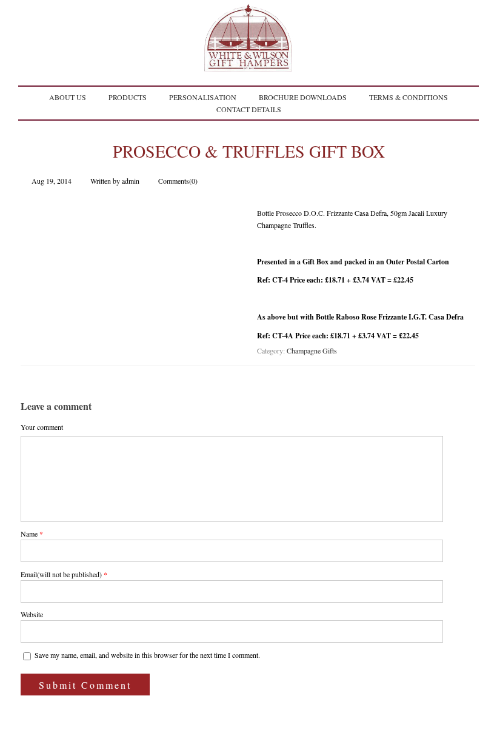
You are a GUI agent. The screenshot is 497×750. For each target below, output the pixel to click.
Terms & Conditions (408, 97)
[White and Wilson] (248, 65)
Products (127, 97)
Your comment (42, 427)
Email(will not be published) (61, 574)
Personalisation (202, 97)
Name (29, 533)
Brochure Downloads (303, 97)
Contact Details (248, 109)
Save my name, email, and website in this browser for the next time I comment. (147, 655)
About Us (67, 97)
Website (32, 614)
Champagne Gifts (312, 350)
